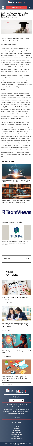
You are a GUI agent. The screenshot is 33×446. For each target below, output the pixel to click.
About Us (16, 426)
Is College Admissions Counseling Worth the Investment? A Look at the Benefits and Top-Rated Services (15, 324)
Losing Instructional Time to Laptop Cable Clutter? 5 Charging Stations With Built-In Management (14, 378)
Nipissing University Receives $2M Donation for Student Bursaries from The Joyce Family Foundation (15, 243)
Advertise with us (16, 432)
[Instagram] (16, 400)
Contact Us (16, 428)
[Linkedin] (19, 400)
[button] (3, 7)
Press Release (16, 430)
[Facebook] (10, 400)
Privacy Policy (16, 436)
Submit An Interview (16, 434)
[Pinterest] (22, 400)
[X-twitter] (13, 400)
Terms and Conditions (16, 438)
